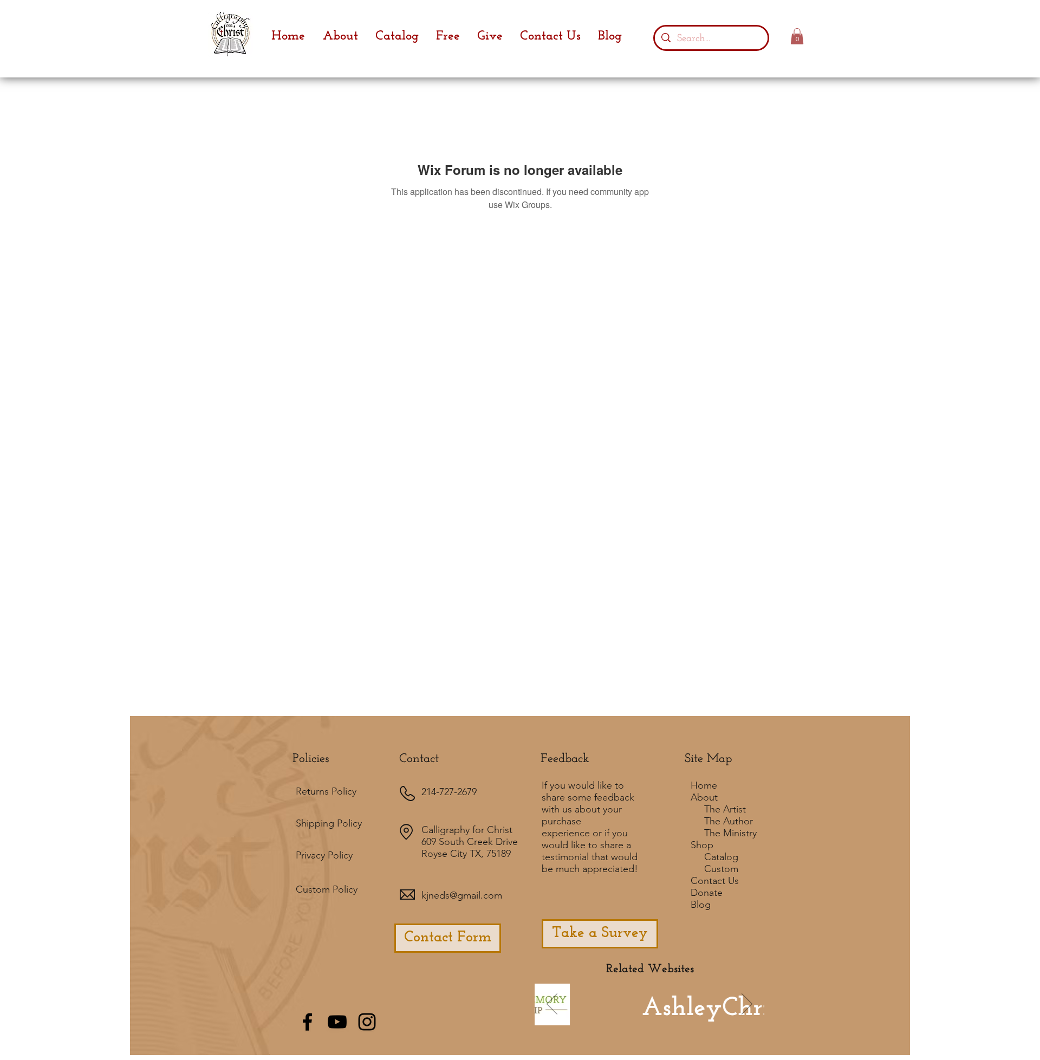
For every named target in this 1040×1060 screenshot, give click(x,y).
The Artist (725, 809)
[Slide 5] (687, 1020)
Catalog (721, 857)
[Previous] (552, 1004)
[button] (797, 36)
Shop (702, 845)
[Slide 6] (611, 1020)
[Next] (747, 1004)
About (704, 797)
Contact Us (715, 881)
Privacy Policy (324, 855)
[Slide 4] (658, 1020)
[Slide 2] (643, 1020)
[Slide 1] (597, 1020)
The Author (728, 821)
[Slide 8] (702, 1020)
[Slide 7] (627, 1019)
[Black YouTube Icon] (337, 1021)
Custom (721, 869)
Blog (701, 905)
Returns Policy (326, 791)
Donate (707, 893)
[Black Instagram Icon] (367, 1021)
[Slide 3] (673, 1020)
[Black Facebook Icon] (307, 1021)
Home (704, 785)
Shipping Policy (329, 823)
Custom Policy (327, 889)
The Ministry (730, 833)
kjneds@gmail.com (461, 895)
